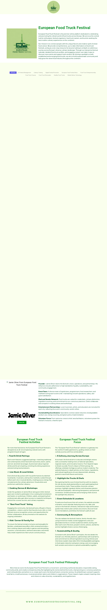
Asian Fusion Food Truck (16, 350)
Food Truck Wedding (14, 120)
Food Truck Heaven (14, 363)
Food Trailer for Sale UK (16, 163)
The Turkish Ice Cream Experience (20, 253)
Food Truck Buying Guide (16, 370)
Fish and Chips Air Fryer (16, 206)
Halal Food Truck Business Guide (20, 356)
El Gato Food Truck (14, 296)
